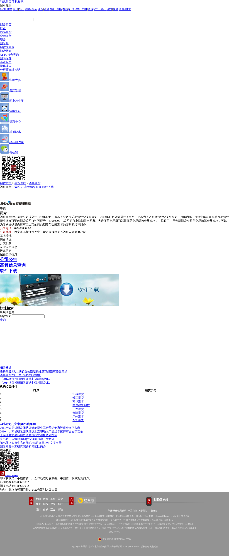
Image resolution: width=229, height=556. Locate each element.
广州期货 (78, 416)
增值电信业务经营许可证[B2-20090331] (97, 524)
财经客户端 (161, 499)
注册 (8, 5)
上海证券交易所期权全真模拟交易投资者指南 (28, 435)
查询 (3, 319)
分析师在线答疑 (10, 69)
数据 (65, 9)
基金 (34, 9)
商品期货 (5, 32)
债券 (28, 9)
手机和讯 (17, 1)
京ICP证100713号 (45, 524)
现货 (3, 39)
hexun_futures (11, 475)
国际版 (4, 43)
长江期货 (78, 397)
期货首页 (5, 24)
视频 (115, 9)
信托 (78, 9)
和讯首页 (5, 1)
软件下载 (48, 186)
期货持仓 (5, 50)
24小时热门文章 (10, 423)
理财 (84, 9)
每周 (33, 423)
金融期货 (5, 35)
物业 (90, 9)
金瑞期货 (78, 412)
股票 (9, 9)
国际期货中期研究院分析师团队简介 (23, 446)
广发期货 (78, 408)
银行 (53, 9)
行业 (3, 28)
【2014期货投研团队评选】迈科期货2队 (25, 382)
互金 (52, 509)
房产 (103, 9)
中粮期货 (78, 393)
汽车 (97, 9)
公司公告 (18, 186)
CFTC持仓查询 (9, 54)
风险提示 (168, 520)
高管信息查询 (33, 186)
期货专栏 (20, 183)
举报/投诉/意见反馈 (117, 510)
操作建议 (5, 65)
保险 (59, 9)
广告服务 (153, 510)
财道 (128, 9)
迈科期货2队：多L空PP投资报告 (20, 375)
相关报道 (5, 367)
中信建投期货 (81, 405)
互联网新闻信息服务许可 (67, 524)
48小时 (25, 423)
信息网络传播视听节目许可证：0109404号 (52, 528)
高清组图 (5, 62)
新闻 (3, 9)
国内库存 (5, 58)
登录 (3, 5)
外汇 (22, 9)
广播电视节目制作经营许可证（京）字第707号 (95, 528)
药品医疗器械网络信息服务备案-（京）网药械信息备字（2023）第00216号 (152, 528)
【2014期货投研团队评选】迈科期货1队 (25, 378)
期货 (40, 9)
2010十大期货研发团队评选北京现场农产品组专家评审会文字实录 (41, 431)
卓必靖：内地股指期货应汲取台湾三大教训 (27, 439)
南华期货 (78, 401)
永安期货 (78, 420)
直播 (122, 9)
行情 (72, 9)
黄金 (47, 9)
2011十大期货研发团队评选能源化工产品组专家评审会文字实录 (40, 427)
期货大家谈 (7, 47)
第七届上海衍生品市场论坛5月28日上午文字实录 (31, 442)
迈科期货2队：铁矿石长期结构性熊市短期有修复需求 (33, 371)
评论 (15, 9)
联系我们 (132, 510)
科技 (109, 9)
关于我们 (142, 510)
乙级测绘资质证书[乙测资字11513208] (175, 524)
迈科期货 (34, 183)
